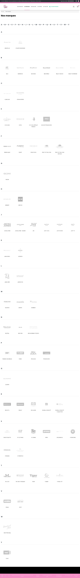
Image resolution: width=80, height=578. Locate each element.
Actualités (45, 6)
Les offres (39, 6)
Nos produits (20, 6)
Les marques (27, 6)
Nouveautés (33, 6)
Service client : (68, 1)
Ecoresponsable (54, 6)
